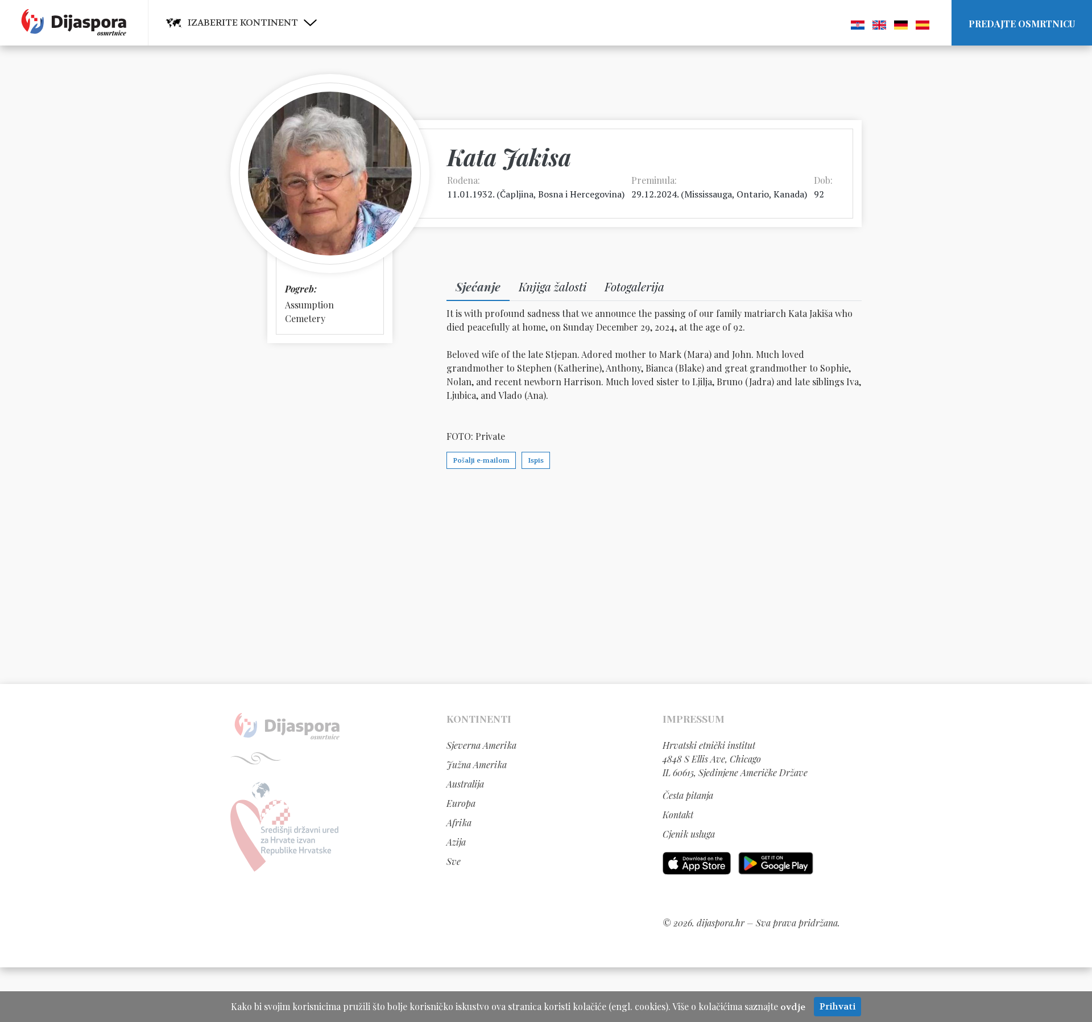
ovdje (792, 1007)
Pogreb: (301, 289)
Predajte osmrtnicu (1022, 24)
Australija (465, 784)
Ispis (536, 460)
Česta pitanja (688, 795)
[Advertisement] (546, 576)
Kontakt (678, 815)
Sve (453, 861)
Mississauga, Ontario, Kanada (744, 194)
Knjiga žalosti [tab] (552, 286)
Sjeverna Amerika (481, 745)
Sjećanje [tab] (478, 286)
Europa (460, 803)
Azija (456, 842)
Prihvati (837, 1006)
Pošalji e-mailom (481, 460)
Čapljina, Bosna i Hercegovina (561, 194)
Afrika (458, 823)
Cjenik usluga (689, 834)
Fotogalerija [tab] (634, 286)
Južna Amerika (476, 764)
